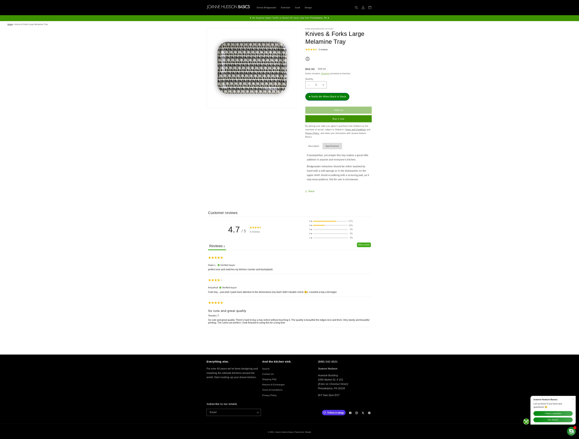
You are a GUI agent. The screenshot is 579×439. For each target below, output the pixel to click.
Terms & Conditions (272, 390)
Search (266, 368)
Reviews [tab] (217, 246)
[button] (356, 7)
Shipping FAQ (269, 379)
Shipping (325, 74)
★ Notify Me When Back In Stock (327, 96)
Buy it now (338, 118)
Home (10, 24)
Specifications (332, 146)
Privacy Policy (269, 395)
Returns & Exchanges (273, 384)
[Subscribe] (257, 412)
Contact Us (268, 374)
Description (313, 146)
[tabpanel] (289, 290)
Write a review (364, 245)
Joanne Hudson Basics (284, 432)
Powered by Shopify (303, 432)
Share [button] (311, 191)
